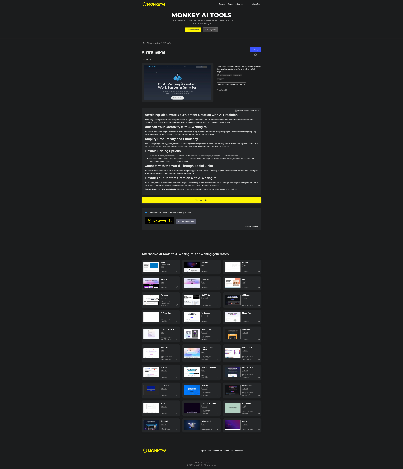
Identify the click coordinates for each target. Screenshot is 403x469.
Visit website (202, 200)
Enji (243, 279)
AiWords (205, 262)
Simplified (246, 329)
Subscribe (239, 451)
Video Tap (165, 347)
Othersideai (206, 421)
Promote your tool (251, 226)
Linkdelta (205, 279)
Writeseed (206, 313)
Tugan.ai (164, 421)
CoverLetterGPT (167, 329)
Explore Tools (205, 451)
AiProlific (205, 385)
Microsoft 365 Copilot (207, 348)
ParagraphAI (247, 347)
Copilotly (245, 421)
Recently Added (193, 30)
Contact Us (217, 451)
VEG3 (163, 403)
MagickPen (246, 313)
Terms (207, 462)
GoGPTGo (206, 295)
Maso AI (164, 279)
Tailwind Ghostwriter (165, 263)
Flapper (245, 262)
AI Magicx (246, 295)
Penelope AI (247, 385)
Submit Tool (228, 451)
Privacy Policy (198, 462)
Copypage (165, 385)
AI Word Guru (166, 313)
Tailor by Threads (209, 403)
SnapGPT (165, 367)
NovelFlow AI (207, 329)
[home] (154, 4)
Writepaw (164, 295)
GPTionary (246, 403)
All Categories (210, 30)
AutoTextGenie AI (209, 367)
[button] (222, 4)
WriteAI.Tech (247, 367)
